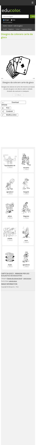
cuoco (26, 240)
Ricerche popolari (7, 22)
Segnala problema (27, 29)
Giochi (10, 26)
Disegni (7, 20)
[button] (9, 114)
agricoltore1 (9, 192)
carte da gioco (18, 26)
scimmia (10, 238)
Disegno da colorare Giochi (14, 278)
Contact (17, 29)
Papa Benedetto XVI (10, 165)
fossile (10, 265)
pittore (10, 216)
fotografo (26, 192)
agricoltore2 (26, 265)
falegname (26, 216)
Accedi (5, 29)
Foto (13, 20)
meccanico (26, 167)
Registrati (11, 29)
